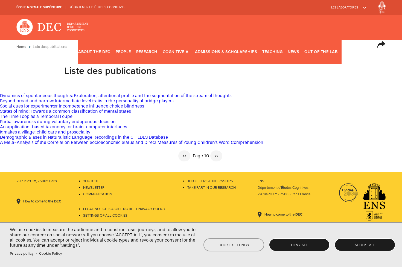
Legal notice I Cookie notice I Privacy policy (124, 209)
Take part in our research (211, 187)
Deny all (299, 245)
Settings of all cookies (105, 215)
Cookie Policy (50, 253)
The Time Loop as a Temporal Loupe (36, 116)
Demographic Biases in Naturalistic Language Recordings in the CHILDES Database (84, 137)
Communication (97, 194)
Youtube (91, 181)
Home (21, 47)
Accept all (364, 245)
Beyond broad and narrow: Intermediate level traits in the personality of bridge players (87, 100)
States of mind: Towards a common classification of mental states (65, 111)
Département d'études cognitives (97, 7)
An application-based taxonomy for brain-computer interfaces (63, 126)
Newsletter (93, 187)
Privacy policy (22, 253)
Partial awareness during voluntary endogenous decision (58, 121)
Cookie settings (234, 245)
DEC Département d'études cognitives (52, 27)
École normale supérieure (39, 7)
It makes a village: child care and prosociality (45, 132)
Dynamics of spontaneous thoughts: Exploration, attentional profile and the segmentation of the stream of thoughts (116, 95)
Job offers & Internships (210, 181)
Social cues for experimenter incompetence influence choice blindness (72, 106)
